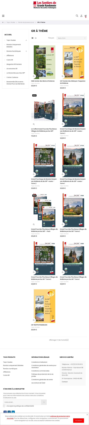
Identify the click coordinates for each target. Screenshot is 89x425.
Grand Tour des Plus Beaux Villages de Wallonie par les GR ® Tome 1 (73, 278)
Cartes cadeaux (12, 77)
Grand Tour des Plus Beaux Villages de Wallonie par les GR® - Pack (44, 230)
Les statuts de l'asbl (38, 383)
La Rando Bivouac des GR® (16, 73)
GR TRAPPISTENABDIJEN (39, 325)
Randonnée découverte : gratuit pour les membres (16, 83)
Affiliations (10, 55)
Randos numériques (14, 51)
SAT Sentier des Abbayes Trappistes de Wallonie (72, 82)
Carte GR (10, 60)
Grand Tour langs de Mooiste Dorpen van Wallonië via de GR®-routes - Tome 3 (72, 131)
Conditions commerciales (40, 371)
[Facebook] (5, 412)
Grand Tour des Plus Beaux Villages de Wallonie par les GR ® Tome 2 (44, 278)
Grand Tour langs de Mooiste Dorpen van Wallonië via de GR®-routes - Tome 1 (72, 181)
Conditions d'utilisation (39, 362)
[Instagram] (9, 412)
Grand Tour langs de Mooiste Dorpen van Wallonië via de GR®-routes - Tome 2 (44, 181)
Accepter (78, 420)
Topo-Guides (11, 40)
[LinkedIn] (13, 412)
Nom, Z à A (72, 38)
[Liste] (35, 38)
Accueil (8, 35)
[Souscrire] (44, 402)
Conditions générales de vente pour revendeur (43, 366)
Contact (65, 382)
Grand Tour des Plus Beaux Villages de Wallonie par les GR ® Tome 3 (73, 230)
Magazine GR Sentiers (14, 64)
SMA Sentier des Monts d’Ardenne (42, 81)
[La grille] (32, 38)
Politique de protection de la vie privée (42, 375)
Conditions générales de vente (42, 379)
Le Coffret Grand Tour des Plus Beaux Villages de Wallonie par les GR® (44, 130)
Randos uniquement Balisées (14, 46)
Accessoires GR (12, 68)
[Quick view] (34, 76)
